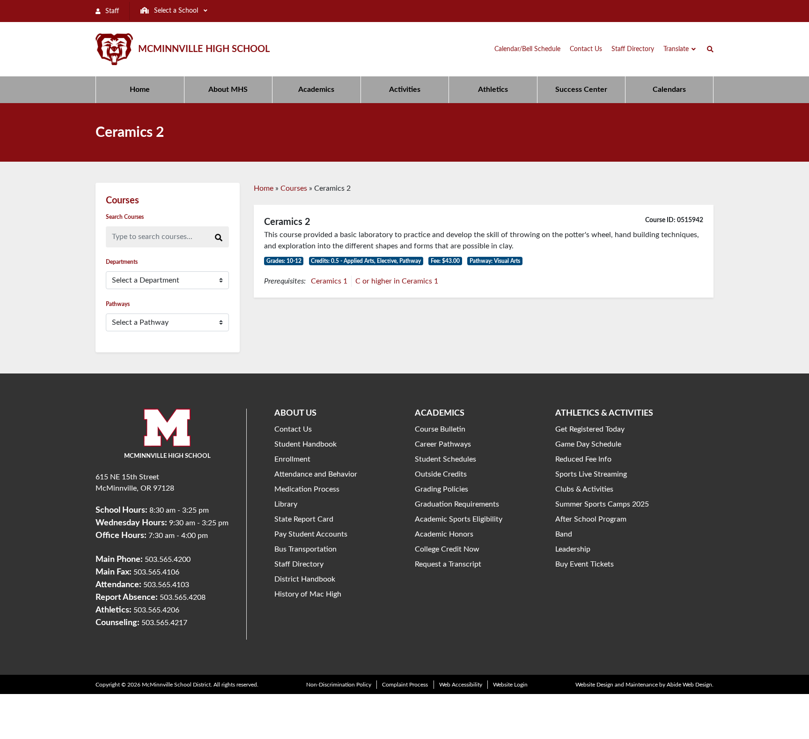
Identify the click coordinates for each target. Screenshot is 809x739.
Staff (111, 11)
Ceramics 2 (287, 222)
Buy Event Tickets (584, 564)
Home (263, 188)
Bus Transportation (305, 549)
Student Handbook (305, 444)
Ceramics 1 (329, 281)
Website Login (510, 684)
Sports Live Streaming (591, 474)
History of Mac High (307, 594)
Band (563, 534)
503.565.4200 (168, 559)
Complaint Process (405, 684)
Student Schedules (445, 459)
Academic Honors (444, 534)
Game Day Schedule (588, 444)
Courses (293, 188)
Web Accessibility (460, 684)
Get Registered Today (590, 429)
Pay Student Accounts (310, 534)
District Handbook (304, 579)
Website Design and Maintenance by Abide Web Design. (644, 684)
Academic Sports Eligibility (458, 519)
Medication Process (306, 489)
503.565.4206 (156, 610)
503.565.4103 (166, 585)
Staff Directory (299, 564)
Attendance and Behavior (315, 474)
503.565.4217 (164, 623)
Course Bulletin (440, 429)
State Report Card (303, 519)
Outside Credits (441, 474)
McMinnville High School (204, 49)
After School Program (590, 519)
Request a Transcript (448, 564)
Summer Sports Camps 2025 (602, 504)
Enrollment (292, 459)
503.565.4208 (183, 597)
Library (285, 504)
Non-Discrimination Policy (338, 684)
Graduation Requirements (457, 504)
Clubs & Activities (584, 489)
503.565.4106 (156, 572)
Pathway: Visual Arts (495, 261)
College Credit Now (447, 549)
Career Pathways (443, 444)
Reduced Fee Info (583, 459)
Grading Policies (441, 489)
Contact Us (293, 429)
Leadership (572, 549)
